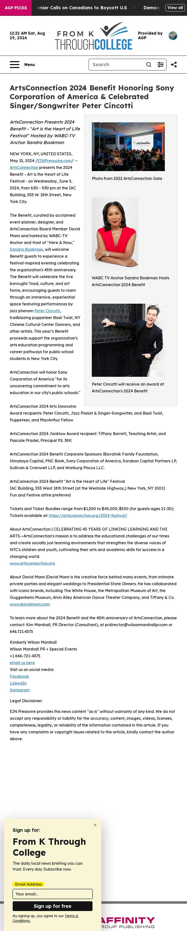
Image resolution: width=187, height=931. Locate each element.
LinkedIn (18, 683)
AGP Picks (16, 7)
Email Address (28, 884)
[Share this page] (173, 64)
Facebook (19, 676)
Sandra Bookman (26, 249)
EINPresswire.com (54, 160)
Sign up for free (52, 906)
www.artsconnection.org (32, 563)
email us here (22, 662)
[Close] (95, 825)
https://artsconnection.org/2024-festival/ (88, 515)
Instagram (20, 690)
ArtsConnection (24, 167)
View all (175, 7)
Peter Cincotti (47, 310)
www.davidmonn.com (30, 604)
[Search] (149, 64)
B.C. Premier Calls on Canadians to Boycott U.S (74, 7)
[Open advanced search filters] (160, 64)
